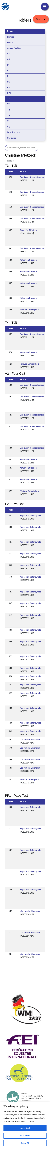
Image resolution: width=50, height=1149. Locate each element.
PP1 (9, 93)
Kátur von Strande (28, 260)
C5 (8, 59)
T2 (8, 104)
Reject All (25, 1143)
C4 (8, 54)
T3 (8, 110)
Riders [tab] (10, 31)
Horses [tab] (10, 37)
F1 (8, 65)
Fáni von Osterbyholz (29, 310)
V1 (8, 121)
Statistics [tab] (11, 138)
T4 (8, 115)
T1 (8, 99)
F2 (8, 71)
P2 (8, 82)
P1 (8, 76)
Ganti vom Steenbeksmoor (32, 177)
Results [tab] (10, 161)
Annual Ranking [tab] (14, 48)
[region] (25, 1125)
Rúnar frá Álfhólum (28, 230)
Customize (25, 1136)
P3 (8, 87)
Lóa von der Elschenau (30, 739)
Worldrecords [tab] (13, 132)
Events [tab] (10, 42)
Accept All (25, 1128)
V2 (8, 127)
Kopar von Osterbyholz (30, 515)
